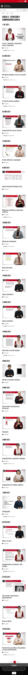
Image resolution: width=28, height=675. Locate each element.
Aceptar (14, 673)
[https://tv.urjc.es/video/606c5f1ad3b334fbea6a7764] (14, 177)
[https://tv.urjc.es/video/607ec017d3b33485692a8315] (14, 121)
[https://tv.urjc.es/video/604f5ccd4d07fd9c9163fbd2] (14, 285)
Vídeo (5, 48)
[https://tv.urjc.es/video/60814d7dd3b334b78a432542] (14, 91)
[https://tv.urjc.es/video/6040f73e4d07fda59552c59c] (14, 370)
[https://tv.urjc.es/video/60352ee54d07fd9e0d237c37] (14, 586)
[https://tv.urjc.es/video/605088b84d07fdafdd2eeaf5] (14, 258)
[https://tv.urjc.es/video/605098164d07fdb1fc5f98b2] (14, 232)
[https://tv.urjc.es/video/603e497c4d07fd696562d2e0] (14, 449)
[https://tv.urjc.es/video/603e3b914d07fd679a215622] (14, 475)
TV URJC (3, 13)
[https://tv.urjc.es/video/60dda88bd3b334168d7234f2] (14, 34)
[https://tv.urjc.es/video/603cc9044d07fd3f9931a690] (14, 502)
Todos (7, 13)
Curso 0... (11, 13)
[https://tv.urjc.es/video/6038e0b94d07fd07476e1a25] (14, 531)
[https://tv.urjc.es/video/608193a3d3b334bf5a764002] (14, 65)
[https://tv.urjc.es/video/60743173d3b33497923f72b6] (14, 150)
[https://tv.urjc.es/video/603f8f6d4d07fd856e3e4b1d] (14, 397)
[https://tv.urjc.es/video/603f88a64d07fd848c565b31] (14, 422)
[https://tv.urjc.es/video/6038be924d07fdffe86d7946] (14, 555)
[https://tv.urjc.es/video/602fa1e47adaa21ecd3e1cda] (14, 638)
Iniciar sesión (21, 1)
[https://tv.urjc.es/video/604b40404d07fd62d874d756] (14, 311)
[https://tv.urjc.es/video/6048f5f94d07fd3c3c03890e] (14, 341)
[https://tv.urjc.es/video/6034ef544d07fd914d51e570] (14, 612)
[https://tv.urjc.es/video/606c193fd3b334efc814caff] (14, 200)
